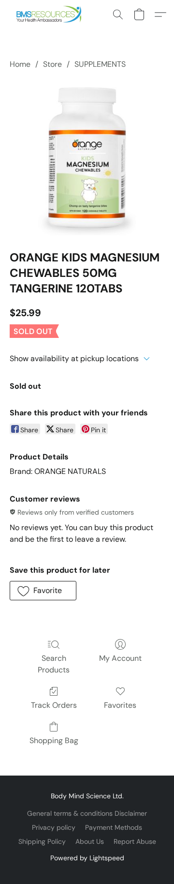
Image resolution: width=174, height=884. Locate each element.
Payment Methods (113, 827)
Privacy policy (53, 827)
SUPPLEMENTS (100, 64)
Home (20, 64)
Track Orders (54, 705)
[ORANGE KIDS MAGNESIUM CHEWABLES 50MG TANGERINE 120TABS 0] (87, 157)
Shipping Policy (42, 841)
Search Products (54, 664)
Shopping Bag (53, 740)
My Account (120, 658)
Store (52, 64)
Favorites (120, 705)
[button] (51, 14)
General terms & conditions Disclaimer (87, 813)
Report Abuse (135, 841)
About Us (89, 841)
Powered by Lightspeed (87, 858)
